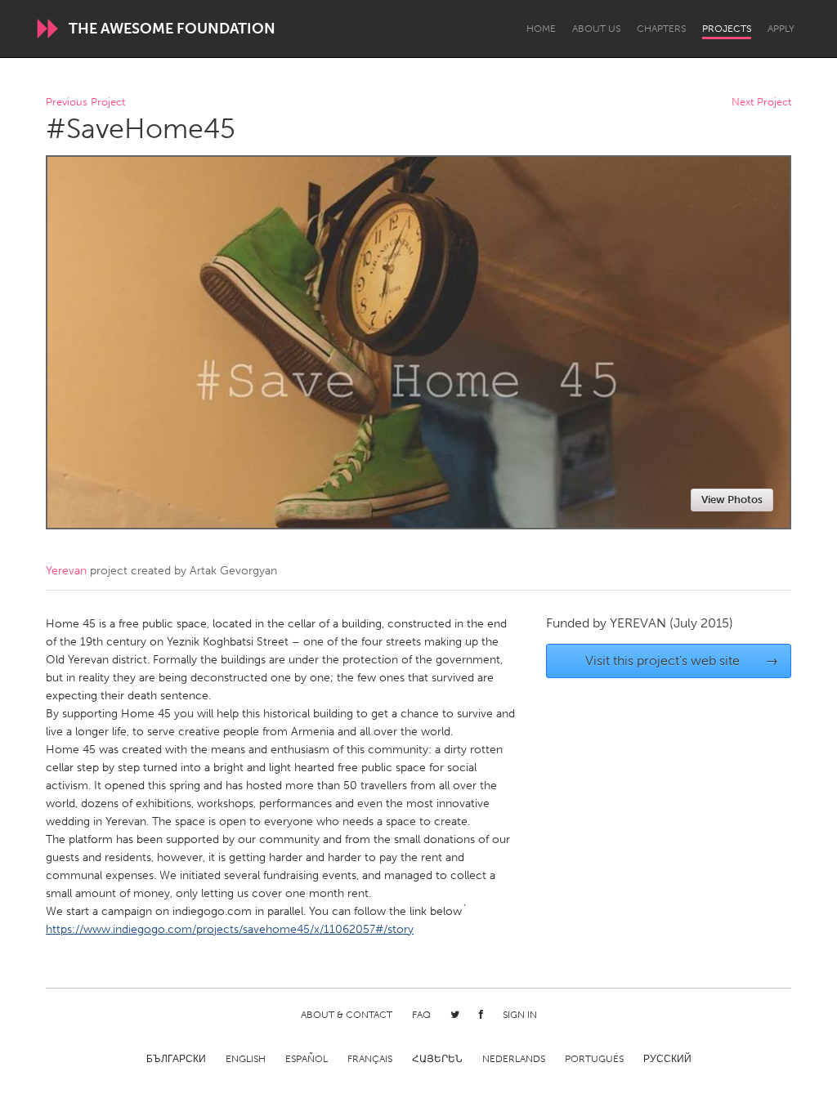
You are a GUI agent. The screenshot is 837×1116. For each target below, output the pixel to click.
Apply (781, 28)
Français (369, 1059)
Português (594, 1059)
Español (306, 1059)
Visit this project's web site (682, 660)
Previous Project (85, 102)
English (246, 1059)
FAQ (421, 1014)
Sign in (520, 1014)
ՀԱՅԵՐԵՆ (437, 1059)
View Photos (732, 499)
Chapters (661, 28)
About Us (596, 28)
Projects (726, 28)
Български (176, 1059)
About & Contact (346, 1014)
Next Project (761, 102)
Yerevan (66, 571)
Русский (667, 1059)
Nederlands (513, 1059)
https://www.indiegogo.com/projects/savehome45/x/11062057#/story (230, 929)
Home (541, 28)
